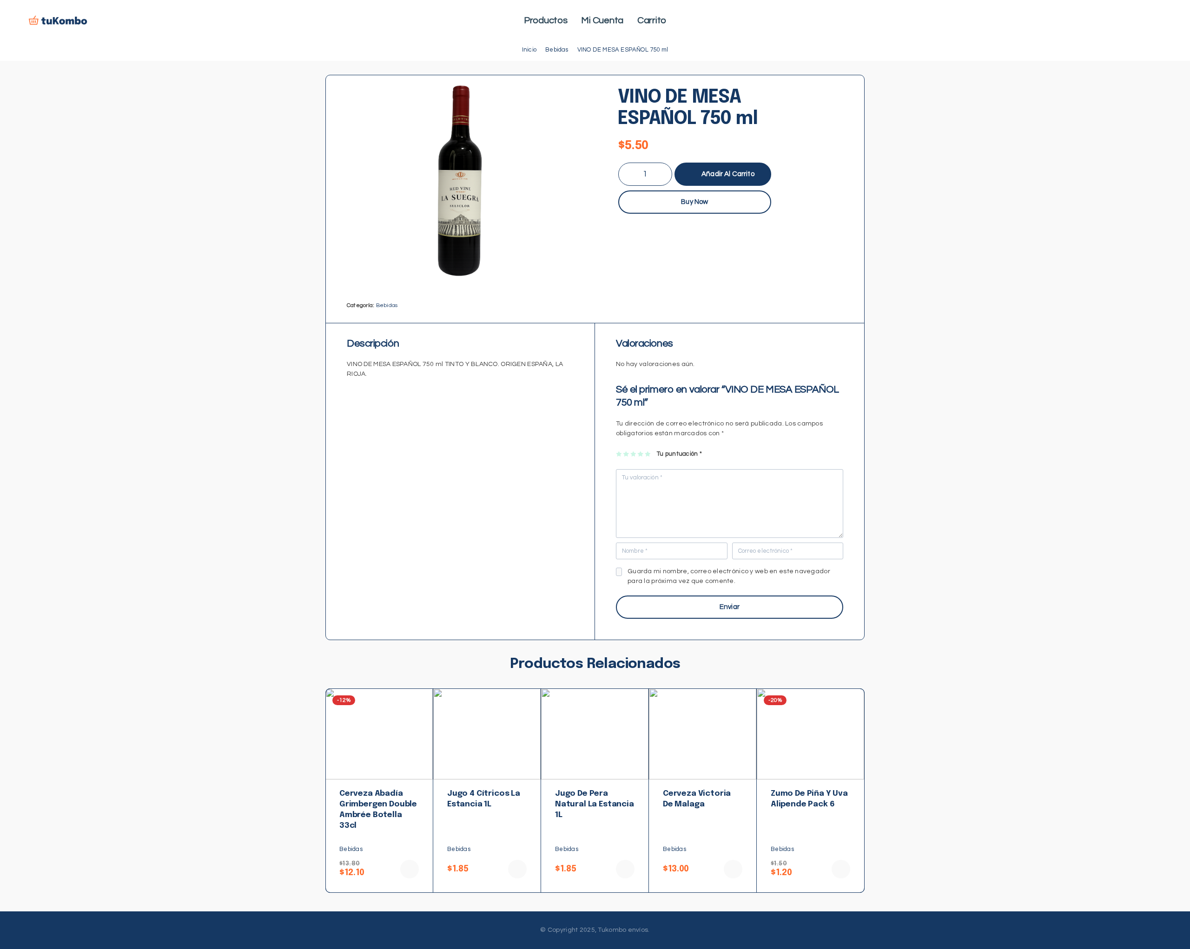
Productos (546, 20)
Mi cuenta (602, 20)
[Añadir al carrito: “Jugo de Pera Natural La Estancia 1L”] (625, 869)
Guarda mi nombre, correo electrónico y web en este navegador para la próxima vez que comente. (729, 576)
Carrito (651, 20)
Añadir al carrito (727, 170)
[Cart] (1163, 21)
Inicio (529, 49)
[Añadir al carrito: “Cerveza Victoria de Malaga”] (733, 869)
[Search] (1134, 21)
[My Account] (1148, 21)
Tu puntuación (679, 454)
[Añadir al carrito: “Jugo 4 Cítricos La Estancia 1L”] (517, 869)
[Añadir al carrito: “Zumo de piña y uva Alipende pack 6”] (841, 869)
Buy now (694, 201)
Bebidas (556, 49)
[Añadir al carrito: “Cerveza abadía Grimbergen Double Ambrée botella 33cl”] (409, 869)
